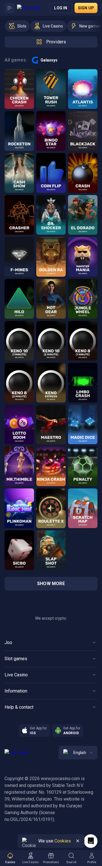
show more (51, 583)
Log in (60, 8)
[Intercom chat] (90, 841)
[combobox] (78, 752)
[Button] (10, 8)
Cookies (62, 841)
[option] (17, 26)
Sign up (86, 8)
